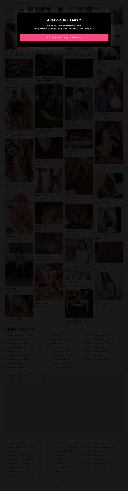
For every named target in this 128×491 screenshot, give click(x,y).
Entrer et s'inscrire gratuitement (64, 37)
